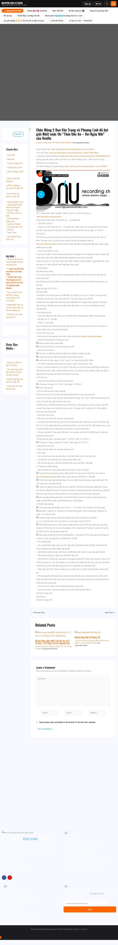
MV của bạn (8, 15)
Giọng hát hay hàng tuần (99, 10)
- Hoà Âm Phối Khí (13, 224)
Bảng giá (88, 3)
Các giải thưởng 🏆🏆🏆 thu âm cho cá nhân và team (24, 20)
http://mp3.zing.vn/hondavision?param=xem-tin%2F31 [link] (73, 149)
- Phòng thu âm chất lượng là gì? (14, 387)
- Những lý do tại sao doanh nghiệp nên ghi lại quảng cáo (14, 262)
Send (90, 909)
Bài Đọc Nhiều (55, 646)
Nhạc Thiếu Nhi (58, 10)
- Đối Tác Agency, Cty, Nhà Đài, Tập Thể (14, 187)
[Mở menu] (113, 3)
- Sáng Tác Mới (12, 210)
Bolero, (9, 196)
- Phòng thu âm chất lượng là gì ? (14, 316)
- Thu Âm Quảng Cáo (14, 163)
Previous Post (38, 613)
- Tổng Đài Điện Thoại (14, 202)
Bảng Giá (10, 159)
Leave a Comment (43, 142)
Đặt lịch (98, 3)
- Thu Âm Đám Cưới (14, 167)
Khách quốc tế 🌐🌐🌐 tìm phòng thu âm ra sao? (63, 15)
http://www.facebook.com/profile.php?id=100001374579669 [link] (74, 152)
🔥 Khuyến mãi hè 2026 (12, 10)
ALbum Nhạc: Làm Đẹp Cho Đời (29, 15)
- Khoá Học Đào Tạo (14, 227)
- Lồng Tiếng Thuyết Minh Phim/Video (14, 206)
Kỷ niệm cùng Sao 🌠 (76, 10)
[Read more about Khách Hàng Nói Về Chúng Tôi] (87, 632)
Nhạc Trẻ (15, 196)
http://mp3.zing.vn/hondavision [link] (49, 216)
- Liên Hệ (9, 229)
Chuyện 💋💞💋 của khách (37, 10)
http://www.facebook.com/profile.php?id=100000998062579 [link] (85, 156)
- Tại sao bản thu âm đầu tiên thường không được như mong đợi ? (14, 296)
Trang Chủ (11, 155)
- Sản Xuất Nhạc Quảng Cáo (12, 220)
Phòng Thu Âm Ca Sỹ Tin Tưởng (14, 364)
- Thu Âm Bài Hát (12, 193)
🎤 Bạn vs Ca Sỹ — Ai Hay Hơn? (80, 20)
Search (18, 134)
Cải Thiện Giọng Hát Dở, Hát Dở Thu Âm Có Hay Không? (14, 372)
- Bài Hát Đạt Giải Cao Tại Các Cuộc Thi (14, 380)
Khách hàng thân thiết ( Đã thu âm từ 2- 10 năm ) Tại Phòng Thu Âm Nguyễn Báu (52, 642)
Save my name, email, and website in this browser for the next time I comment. (67, 722)
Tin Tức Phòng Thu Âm (62, 142)
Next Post (110, 613)
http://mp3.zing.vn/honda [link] (46, 244)
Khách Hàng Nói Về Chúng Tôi (87, 637)
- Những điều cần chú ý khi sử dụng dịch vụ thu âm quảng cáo (14, 307)
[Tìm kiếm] (106, 3)
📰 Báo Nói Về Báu (56, 20)
